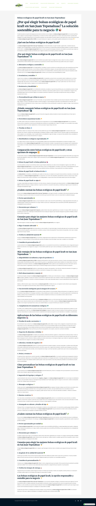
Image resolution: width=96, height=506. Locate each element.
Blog (58, 3)
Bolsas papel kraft (34, 3)
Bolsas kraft (44, 7)
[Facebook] (78, 500)
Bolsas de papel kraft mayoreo (32, 7)
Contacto (63, 3)
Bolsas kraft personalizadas (55, 7)
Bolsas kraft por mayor (73, 3)
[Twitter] (80, 500)
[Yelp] (75, 500)
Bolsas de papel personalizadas (48, 3)
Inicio (27, 3)
